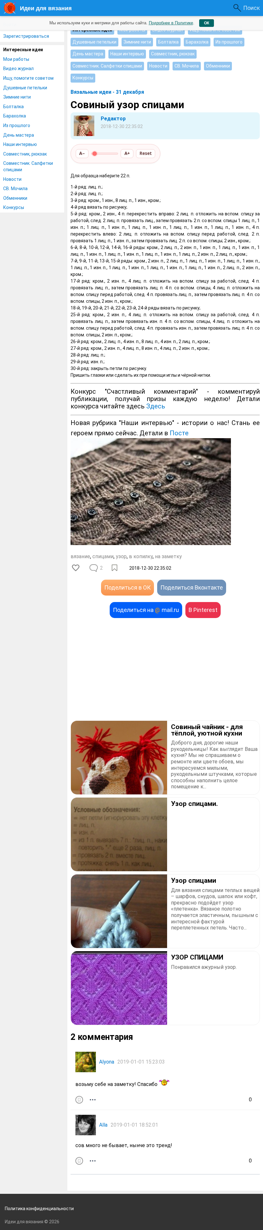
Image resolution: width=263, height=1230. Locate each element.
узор (121, 556)
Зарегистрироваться (26, 36)
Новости (12, 179)
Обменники (15, 198)
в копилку (141, 556)
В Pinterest (203, 610)
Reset (146, 153)
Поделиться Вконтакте (191, 587)
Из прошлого (16, 125)
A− (82, 153)
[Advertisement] (165, 669)
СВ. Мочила (15, 188)
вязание (80, 556)
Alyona (106, 1062)
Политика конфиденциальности (39, 1208)
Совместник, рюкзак (25, 154)
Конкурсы (13, 207)
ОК (206, 23)
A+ (127, 153)
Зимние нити (17, 97)
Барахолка (14, 115)
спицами (103, 556)
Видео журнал (18, 68)
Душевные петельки (25, 87)
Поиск (251, 7)
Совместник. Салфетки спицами (28, 166)
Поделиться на (146, 610)
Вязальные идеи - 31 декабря (107, 92)
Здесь (155, 406)
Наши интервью (20, 144)
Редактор (113, 119)
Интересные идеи (23, 49)
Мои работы (16, 59)
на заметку (168, 556)
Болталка (13, 106)
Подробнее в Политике (171, 22)
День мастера (18, 135)
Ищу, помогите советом (28, 78)
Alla (103, 1125)
